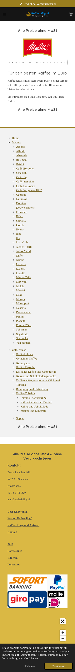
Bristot (20, 164)
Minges (20, 299)
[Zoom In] (63, 632)
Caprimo (21, 194)
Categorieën (19, 350)
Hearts (20, 229)
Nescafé (21, 308)
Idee (18, 233)
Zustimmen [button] (58, 666)
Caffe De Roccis (25, 186)
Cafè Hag (22, 177)
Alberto (20, 146)
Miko (19, 294)
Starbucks (22, 338)
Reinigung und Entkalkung (32, 389)
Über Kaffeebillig (18, 511)
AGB (10, 544)
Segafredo (22, 334)
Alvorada (21, 155)
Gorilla (20, 225)
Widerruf (13, 558)
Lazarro (20, 268)
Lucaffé (20, 273)
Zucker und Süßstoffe (33, 411)
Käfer (19, 255)
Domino (21, 203)
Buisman (21, 160)
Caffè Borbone (25, 168)
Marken (16, 142)
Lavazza (21, 264)
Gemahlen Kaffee (26, 358)
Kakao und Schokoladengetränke (36, 376)
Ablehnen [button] (30, 666)
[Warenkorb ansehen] (71, 14)
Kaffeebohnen (24, 354)
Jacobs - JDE (24, 247)
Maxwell (21, 281)
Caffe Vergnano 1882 (29, 190)
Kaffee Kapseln (25, 367)
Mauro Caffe (23, 277)
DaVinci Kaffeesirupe (34, 398)
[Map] (38, 629)
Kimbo (20, 260)
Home (15, 138)
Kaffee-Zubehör (25, 393)
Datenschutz (15, 551)
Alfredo (20, 151)
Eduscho (21, 212)
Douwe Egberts (25, 207)
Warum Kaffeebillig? (20, 518)
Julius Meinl (23, 251)
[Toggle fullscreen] (63, 621)
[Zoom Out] (63, 638)
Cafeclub (21, 173)
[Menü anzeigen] (4, 14)
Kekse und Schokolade (34, 406)
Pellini (20, 316)
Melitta (20, 286)
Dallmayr (21, 199)
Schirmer (21, 329)
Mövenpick (22, 303)
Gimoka (21, 221)
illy (18, 238)
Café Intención (25, 181)
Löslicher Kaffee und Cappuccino (36, 371)
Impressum (14, 564)
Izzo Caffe (22, 242)
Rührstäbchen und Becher (36, 402)
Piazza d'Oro (23, 325)
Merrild (20, 290)
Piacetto (21, 321)
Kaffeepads (23, 363)
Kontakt (12, 532)
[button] (64, 39)
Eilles (19, 216)
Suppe (20, 418)
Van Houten (23, 342)
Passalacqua (23, 312)
